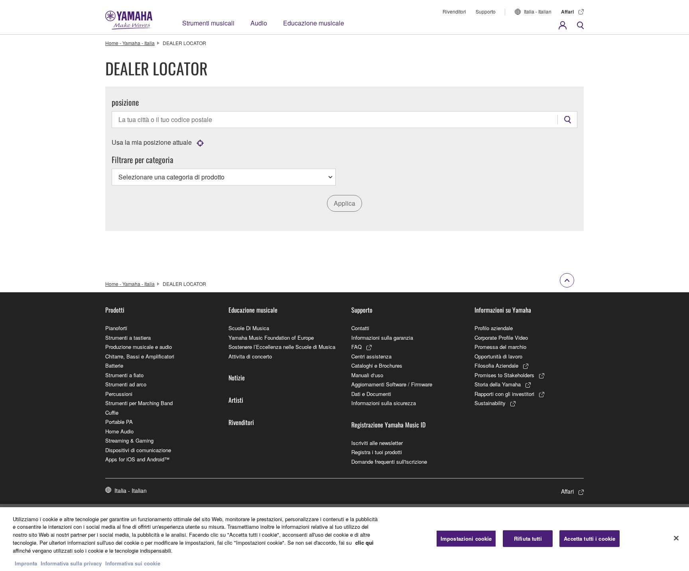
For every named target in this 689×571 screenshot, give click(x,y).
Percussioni (118, 394)
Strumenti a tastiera (128, 337)
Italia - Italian (537, 11)
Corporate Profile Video (501, 337)
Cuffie (111, 412)
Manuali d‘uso (367, 375)
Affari (567, 11)
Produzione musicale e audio (138, 346)
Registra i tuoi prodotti (376, 452)
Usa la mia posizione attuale (152, 142)
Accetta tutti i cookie (589, 538)
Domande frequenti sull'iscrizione (389, 461)
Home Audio (119, 431)
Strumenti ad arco (125, 384)
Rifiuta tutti (528, 538)
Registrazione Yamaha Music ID (388, 424)
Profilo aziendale (493, 328)
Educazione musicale (313, 23)
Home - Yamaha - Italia (130, 42)
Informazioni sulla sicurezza (383, 403)
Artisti (235, 400)
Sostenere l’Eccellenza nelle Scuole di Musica (281, 346)
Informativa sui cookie (132, 563)
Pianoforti (116, 328)
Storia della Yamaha (497, 384)
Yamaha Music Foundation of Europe (271, 337)
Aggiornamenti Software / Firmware (391, 384)
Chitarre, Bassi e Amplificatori (139, 356)
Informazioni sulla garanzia (382, 337)
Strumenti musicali (208, 23)
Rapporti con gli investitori (504, 394)
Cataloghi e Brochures (376, 365)
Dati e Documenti (371, 394)
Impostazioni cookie (466, 538)
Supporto (486, 11)
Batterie (114, 365)
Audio (258, 23)
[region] (344, 539)
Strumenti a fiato (124, 375)
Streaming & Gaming (129, 440)
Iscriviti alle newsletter (377, 443)
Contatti (360, 328)
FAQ (356, 346)
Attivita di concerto (250, 356)
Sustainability (490, 403)
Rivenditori (454, 11)
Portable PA (119, 421)
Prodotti (114, 310)
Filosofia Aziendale (496, 365)
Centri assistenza (371, 356)
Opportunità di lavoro (498, 356)
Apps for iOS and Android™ (137, 459)
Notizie (236, 377)
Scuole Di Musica (248, 328)
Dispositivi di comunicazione (138, 450)
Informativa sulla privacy (71, 563)
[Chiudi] (676, 538)
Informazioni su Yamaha (502, 310)
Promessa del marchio (500, 346)
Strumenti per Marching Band (139, 403)
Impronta (26, 563)
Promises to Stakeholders (504, 375)
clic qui (364, 542)
